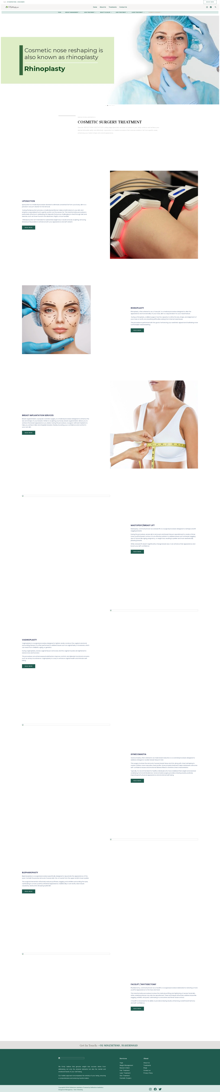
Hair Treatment (121, 12)
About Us (103, 7)
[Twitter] (160, 1089)
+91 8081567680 (11, 2)
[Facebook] (211, 7)
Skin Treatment (89, 12)
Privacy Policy (148, 1073)
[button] (107, 105)
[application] (79, 12)
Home (95, 7)
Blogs (145, 1068)
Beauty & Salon (105, 12)
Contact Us (123, 7)
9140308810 (20, 2)
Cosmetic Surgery (154, 12)
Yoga (59, 12)
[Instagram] (207, 7)
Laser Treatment (137, 12)
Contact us (146, 1070)
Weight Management (72, 12)
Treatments (113, 7)
